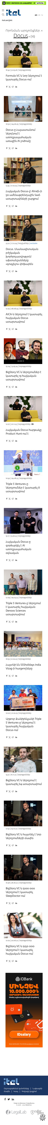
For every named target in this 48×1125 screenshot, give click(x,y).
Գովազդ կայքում (29, 1091)
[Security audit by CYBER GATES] (37, 1112)
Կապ (16, 1091)
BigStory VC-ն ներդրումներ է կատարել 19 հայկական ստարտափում (23, 376)
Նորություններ (25, 70)
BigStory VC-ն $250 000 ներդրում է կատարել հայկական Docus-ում (20, 950)
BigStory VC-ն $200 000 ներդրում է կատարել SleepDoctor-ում (20, 892)
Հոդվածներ (23, 243)
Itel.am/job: (7, 20)
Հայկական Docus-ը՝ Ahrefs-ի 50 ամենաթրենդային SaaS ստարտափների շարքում (24, 195)
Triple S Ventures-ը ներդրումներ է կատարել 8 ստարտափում (23, 488)
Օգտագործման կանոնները (16, 1089)
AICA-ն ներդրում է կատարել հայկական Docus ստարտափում (24, 318)
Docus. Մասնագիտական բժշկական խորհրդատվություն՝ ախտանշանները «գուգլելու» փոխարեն (22, 256)
